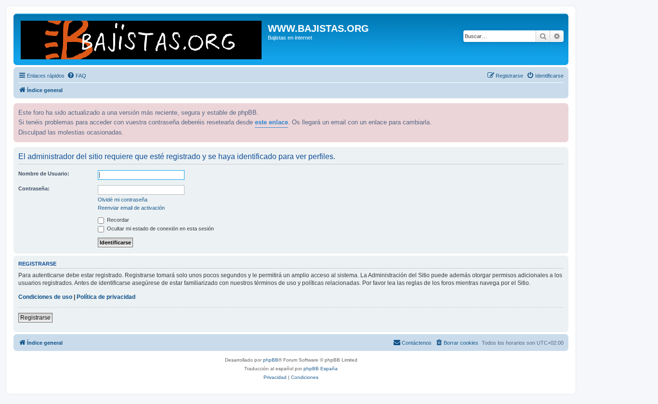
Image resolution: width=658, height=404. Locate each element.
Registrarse (35, 317)
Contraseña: (34, 188)
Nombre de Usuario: (43, 173)
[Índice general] (142, 39)
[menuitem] (76, 75)
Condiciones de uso (45, 297)
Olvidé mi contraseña (122, 199)
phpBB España (320, 368)
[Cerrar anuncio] (560, 109)
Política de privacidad (106, 297)
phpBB (270, 360)
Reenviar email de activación (131, 208)
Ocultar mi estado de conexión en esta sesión (159, 228)
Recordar (117, 220)
